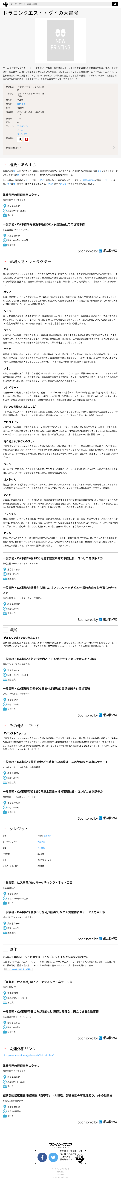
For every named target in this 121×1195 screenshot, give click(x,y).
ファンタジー (23, 134)
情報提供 (60, 1171)
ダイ (99, 170)
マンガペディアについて (60, 1169)
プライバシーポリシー (60, 1177)
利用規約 (60, 1174)
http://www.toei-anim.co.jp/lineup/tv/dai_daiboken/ (28, 1054)
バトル (20, 130)
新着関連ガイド (13, 147)
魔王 (15, 170)
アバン (28, 180)
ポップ (63, 183)
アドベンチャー (24, 126)
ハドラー (91, 180)
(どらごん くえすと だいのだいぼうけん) (46, 957)
